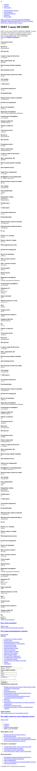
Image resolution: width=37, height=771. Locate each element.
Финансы (7, 15)
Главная (6, 4)
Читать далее (4, 626)
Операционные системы (11, 651)
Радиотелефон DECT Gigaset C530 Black (21, 21)
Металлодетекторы (9, 649)
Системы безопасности (11, 659)
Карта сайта (7, 7)
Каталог (6, 6)
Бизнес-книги (8, 640)
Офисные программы (10, 654)
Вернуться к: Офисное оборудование (11, 22)
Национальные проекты (11, 10)
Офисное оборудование (11, 653)
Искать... (3, 668)
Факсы (6, 662)
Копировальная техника (11, 648)
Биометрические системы (11, 642)
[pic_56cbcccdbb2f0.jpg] (8, 36)
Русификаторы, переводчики (12, 657)
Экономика (7, 663)
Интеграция (7, 16)
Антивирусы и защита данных (13, 639)
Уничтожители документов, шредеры (15, 660)
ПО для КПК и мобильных (12, 656)
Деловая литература (10, 645)
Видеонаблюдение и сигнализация (14, 643)
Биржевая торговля (9, 13)
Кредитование (8, 12)
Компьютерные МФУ (10, 646)
